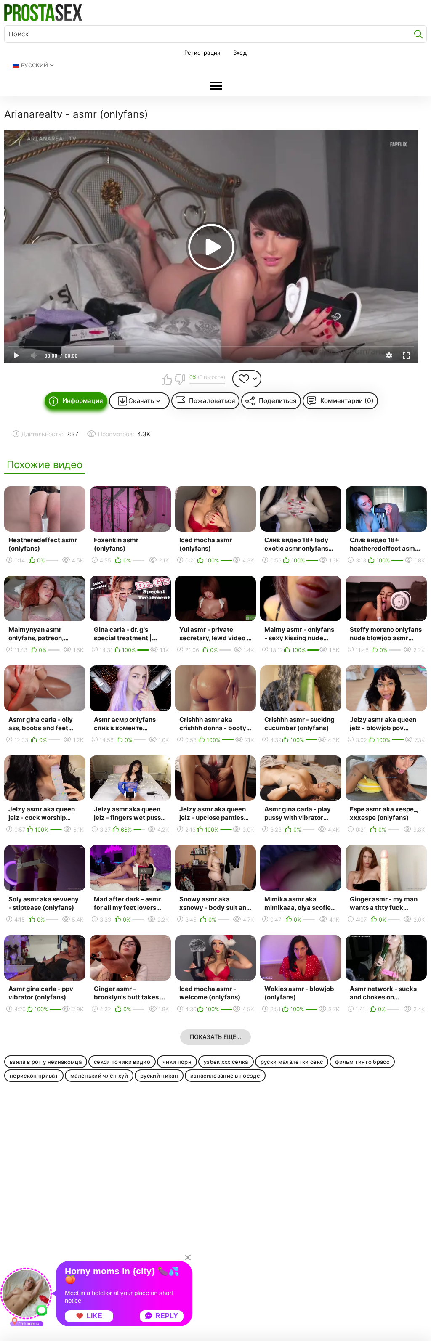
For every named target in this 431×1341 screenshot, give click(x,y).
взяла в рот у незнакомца (46, 1061)
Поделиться (278, 401)
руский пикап (159, 1075)
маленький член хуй (99, 1075)
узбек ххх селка (226, 1061)
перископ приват (34, 1075)
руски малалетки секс (292, 1061)
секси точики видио (122, 1061)
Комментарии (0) (347, 401)
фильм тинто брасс (362, 1061)
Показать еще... (215, 1036)
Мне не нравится (179, 379)
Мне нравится (166, 379)
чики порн (177, 1061)
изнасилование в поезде (225, 1075)
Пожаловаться (212, 401)
